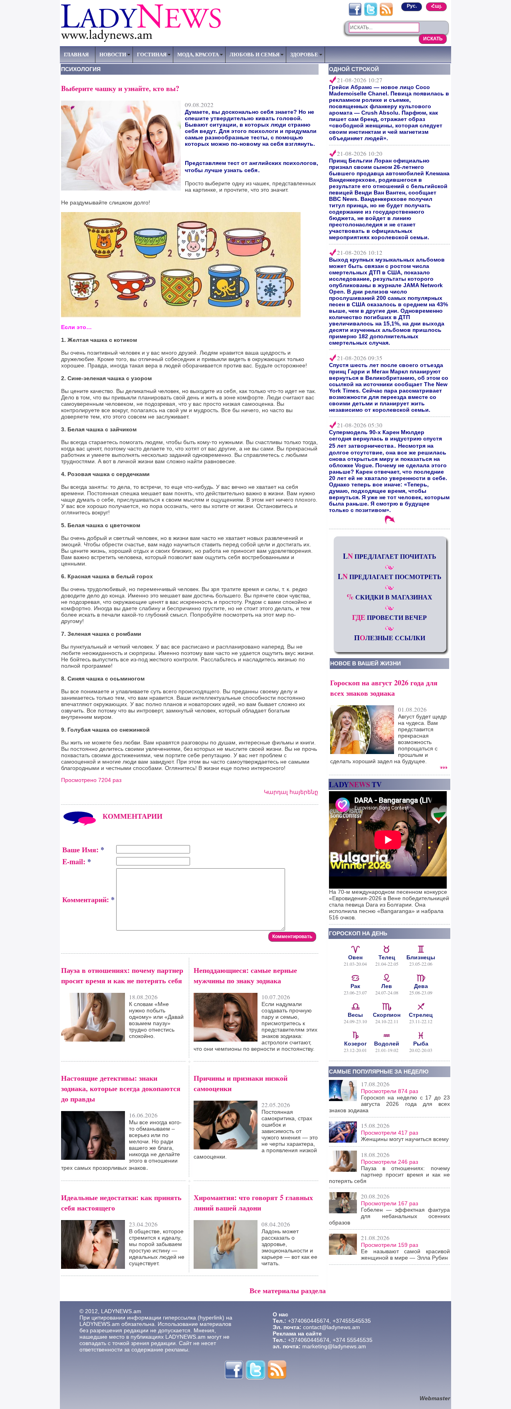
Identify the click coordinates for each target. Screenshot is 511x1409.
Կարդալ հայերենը (291, 792)
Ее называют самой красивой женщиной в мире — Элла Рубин (405, 1254)
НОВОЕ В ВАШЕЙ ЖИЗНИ (365, 663)
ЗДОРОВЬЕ (304, 54)
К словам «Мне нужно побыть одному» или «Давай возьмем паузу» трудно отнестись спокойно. (156, 1020)
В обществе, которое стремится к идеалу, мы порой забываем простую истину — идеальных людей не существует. (156, 1247)
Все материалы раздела (288, 1290)
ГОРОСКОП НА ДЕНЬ (358, 933)
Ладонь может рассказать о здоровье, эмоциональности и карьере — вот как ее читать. (289, 1247)
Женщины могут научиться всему (405, 1139)
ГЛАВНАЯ (76, 54)
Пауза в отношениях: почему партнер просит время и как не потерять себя (389, 1174)
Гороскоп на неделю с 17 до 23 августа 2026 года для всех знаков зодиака (389, 1103)
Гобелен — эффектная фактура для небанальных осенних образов (389, 1216)
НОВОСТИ (112, 54)
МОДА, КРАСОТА (198, 54)
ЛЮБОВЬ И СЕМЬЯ (254, 54)
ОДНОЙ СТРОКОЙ (354, 69)
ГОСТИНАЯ (151, 54)
